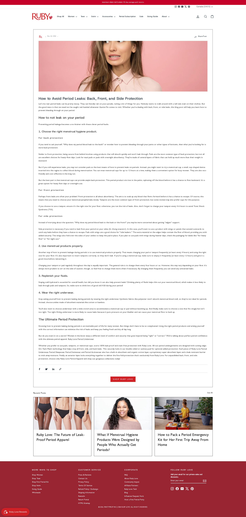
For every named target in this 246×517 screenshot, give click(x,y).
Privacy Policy (83, 482)
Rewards (81, 496)
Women (71, 16)
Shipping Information (86, 493)
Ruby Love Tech (130, 489)
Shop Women (37, 475)
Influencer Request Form (134, 496)
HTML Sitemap (84, 503)
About (164, 16)
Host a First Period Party (134, 500)
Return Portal (83, 500)
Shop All (60, 16)
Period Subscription (127, 16)
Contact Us (82, 479)
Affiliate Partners (131, 486)
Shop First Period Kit (40, 482)
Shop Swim (36, 486)
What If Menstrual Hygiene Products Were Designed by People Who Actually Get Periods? (118, 442)
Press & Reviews (84, 475)
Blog (126, 493)
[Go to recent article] (62, 413)
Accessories (107, 16)
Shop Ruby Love (123, 379)
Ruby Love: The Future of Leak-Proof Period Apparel (60, 437)
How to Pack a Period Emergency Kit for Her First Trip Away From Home (183, 440)
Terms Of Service (85, 486)
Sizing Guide (152, 16)
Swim (94, 16)
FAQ (126, 475)
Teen (83, 16)
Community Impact (131, 482)
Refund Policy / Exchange (88, 489)
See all (210, 393)
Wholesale (36, 493)
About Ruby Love (131, 479)
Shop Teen (36, 479)
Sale (141, 16)
